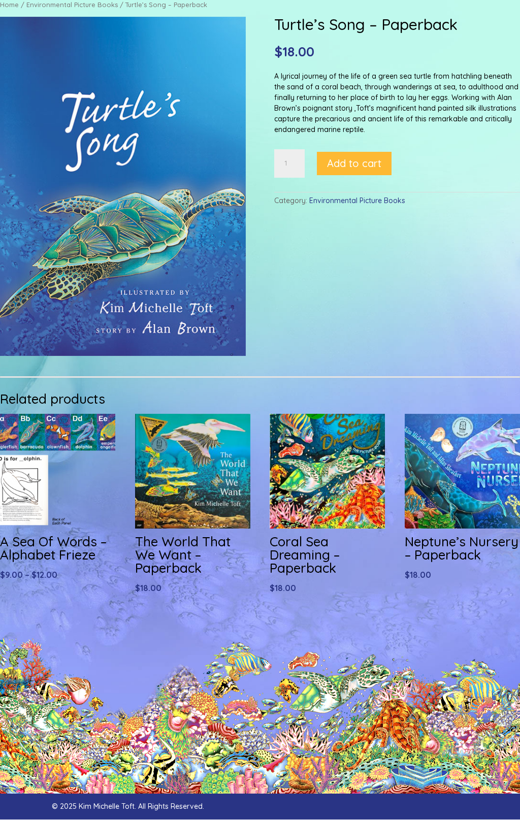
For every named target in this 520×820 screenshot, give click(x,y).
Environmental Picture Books (72, 5)
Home (9, 5)
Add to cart (354, 163)
